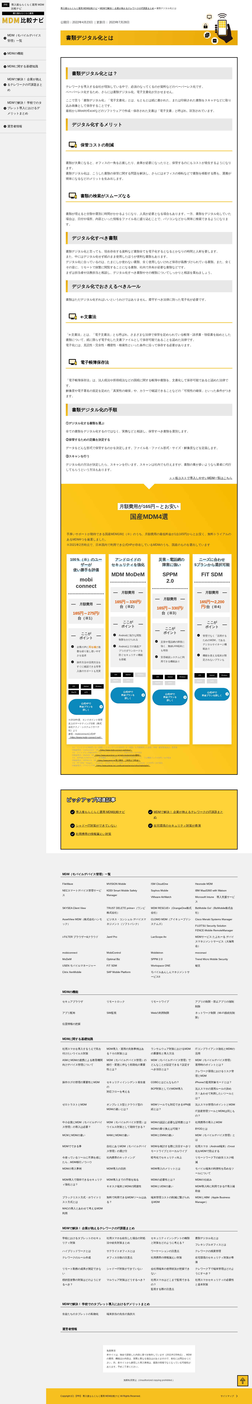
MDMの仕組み (16, 700)
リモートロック (116, 1001)
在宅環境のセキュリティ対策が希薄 (23, 187)
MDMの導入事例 (18, 620)
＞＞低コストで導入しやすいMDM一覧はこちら (200, 478)
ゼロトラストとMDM (21, 302)
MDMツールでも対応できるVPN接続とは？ (24, 329)
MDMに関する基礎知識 (22, 66)
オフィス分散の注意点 (22, 161)
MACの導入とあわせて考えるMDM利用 (24, 808)
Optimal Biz (15, 385)
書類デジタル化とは (206, 1238)
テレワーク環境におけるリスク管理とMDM (23, 198)
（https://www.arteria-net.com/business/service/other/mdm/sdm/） (122, 765)
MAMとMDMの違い (20, 461)
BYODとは (14, 442)
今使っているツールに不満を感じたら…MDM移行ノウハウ (24, 568)
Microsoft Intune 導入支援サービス (23, 139)
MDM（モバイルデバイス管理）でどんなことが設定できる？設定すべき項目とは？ (24, 159)
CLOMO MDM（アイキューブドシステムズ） (24, 240)
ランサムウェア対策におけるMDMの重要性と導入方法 (171, 1051)
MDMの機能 (15, 53)
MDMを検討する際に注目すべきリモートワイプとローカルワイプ (24, 528)
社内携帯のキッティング (23, 582)
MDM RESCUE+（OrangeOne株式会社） (23, 177)
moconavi (13, 366)
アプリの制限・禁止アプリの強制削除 (214, 1004)
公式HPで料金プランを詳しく (86, 706)
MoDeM (12, 376)
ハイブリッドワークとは (76, 1251)
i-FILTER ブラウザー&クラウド (23, 289)
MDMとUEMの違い (20, 724)
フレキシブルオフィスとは (210, 1244)
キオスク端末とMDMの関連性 (24, 712)
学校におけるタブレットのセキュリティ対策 (81, 1240)
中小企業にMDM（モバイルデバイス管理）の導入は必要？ (24, 375)
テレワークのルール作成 (23, 152)
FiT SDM (13, 432)
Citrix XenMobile (18, 460)
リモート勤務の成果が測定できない (23, 202)
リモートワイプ (160, 1001)
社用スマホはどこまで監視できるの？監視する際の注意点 (23, 292)
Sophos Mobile (159, 890)
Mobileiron (14, 357)
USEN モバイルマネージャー (23, 420)
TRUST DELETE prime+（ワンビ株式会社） (23, 162)
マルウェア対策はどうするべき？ (23, 275)
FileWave (67, 883)
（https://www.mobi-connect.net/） (85, 737)
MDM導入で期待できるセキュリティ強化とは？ (24, 665)
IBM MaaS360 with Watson (211, 890)
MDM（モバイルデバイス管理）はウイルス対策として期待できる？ (24, 395)
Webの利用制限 (160, 1012)
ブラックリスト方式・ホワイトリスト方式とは (23, 751)
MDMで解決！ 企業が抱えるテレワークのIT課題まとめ (24, 85)
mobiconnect (15, 339)
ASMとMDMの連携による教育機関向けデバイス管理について (82, 1062)
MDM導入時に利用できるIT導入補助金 (24, 736)
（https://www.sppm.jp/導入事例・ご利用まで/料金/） (118, 760)
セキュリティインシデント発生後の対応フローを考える (23, 230)
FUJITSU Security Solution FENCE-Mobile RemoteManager (23, 272)
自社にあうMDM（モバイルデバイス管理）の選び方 (24, 508)
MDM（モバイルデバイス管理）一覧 (24, 38)
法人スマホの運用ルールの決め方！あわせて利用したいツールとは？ (23, 288)
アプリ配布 (68, 1012)
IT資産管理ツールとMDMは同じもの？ (24, 358)
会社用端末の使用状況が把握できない (23, 231)
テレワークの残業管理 (22, 142)
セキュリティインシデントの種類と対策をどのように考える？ (170, 1240)
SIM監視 (111, 1012)
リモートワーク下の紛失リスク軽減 (23, 608)
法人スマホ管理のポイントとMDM (23, 344)
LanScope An (16, 310)
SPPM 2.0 (14, 394)
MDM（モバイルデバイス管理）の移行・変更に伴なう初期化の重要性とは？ (24, 133)
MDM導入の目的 (18, 629)
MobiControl (15, 348)
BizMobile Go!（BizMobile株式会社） (24, 191)
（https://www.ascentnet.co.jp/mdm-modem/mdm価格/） (117, 755)
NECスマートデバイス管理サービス (81, 893)
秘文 (10, 450)
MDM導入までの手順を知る (24, 680)
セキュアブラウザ (72, 1001)
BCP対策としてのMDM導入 (24, 271)
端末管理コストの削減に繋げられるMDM (23, 780)
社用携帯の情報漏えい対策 (23, 173)
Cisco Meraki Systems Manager (22, 255)
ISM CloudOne (159, 883)
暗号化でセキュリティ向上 (23, 594)
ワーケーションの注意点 (23, 133)
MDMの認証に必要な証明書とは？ (24, 412)
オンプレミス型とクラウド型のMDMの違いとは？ (24, 315)
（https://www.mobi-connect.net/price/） (115, 750)
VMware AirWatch (161, 896)
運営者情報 (14, 126)
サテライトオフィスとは (121, 1251)
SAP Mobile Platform (21, 469)
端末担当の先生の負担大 (121, 1313)
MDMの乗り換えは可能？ (24, 433)
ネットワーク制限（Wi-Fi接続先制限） (215, 1015)
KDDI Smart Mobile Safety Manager (122, 893)
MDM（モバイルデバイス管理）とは (24, 482)
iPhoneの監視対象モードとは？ (23, 257)
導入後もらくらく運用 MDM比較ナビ (100, 812)
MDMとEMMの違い (20, 470)
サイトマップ (227, 1396)
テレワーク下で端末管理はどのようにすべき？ (23, 246)
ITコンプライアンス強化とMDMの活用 (215, 1051)
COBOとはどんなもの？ (23, 245)
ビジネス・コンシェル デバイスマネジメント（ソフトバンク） (24, 223)
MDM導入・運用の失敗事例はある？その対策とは (125, 1051)
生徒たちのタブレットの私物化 (80, 1313)
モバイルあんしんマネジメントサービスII (23, 481)
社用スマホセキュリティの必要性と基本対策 (23, 309)
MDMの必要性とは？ (21, 691)
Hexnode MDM (204, 883)
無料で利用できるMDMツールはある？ (24, 765)
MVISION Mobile (116, 883)
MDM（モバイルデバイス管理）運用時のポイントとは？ (24, 182)
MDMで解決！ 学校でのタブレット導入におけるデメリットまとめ (24, 108)
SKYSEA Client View (21, 150)
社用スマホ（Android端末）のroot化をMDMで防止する (23, 548)
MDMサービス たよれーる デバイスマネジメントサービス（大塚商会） (24, 325)
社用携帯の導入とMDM (22, 424)
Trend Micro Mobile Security (19, 406)
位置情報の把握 (71, 1023)
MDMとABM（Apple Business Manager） (21, 794)
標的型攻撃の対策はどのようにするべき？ (23, 260)
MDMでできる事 (18, 493)
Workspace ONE (18, 441)
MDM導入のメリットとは (24, 638)
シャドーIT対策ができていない (24, 216)
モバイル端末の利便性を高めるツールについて (23, 651)
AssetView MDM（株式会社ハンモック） (24, 206)
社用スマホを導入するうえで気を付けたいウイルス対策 (81, 1051)
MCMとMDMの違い (20, 451)
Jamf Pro (13, 301)
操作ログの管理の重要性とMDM (23, 213)
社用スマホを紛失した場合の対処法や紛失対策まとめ (126, 1240)
